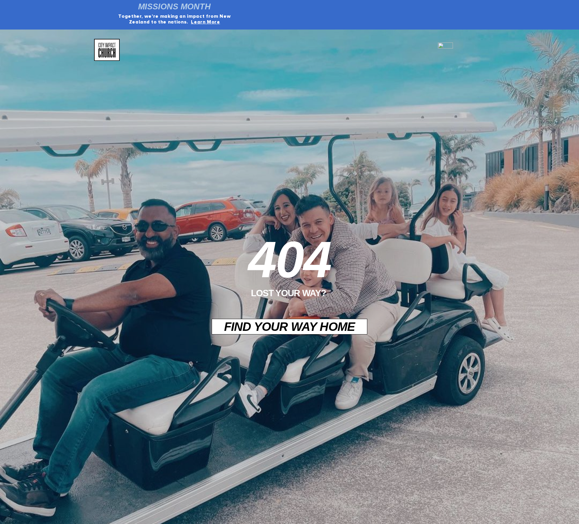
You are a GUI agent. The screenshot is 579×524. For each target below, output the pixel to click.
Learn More (205, 22)
